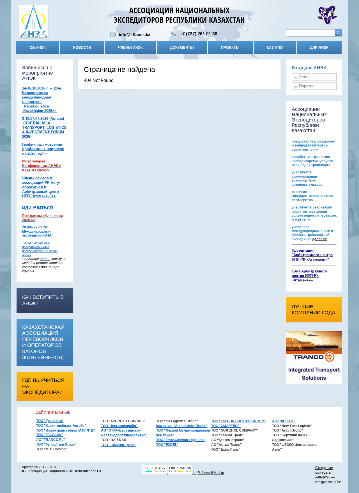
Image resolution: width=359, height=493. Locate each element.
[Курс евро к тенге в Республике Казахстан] (180, 473)
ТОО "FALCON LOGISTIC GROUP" (238, 421)
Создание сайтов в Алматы (324, 473)
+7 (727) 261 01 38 (198, 33)
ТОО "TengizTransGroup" (56, 444)
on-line (45, 259)
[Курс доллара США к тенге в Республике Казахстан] (155, 473)
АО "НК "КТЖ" (283, 421)
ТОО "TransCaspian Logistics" (180, 440)
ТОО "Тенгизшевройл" (119, 426)
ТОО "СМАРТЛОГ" (226, 426)
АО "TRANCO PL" (50, 440)
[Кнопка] (33, 22)
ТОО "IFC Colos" (49, 435)
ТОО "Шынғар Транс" (118, 445)
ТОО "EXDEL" (167, 445)
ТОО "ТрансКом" (50, 421)
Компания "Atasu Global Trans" (181, 426)
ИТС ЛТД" (87, 430)
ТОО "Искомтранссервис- (57, 430)
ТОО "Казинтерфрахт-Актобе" (61, 426)
